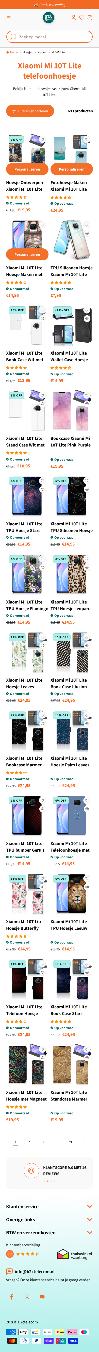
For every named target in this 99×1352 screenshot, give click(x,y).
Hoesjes (28, 52)
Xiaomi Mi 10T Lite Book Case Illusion (69, 683)
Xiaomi (42, 52)
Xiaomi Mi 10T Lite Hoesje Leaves (24, 683)
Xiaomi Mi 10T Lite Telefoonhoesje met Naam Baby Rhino (70, 850)
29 (70, 1142)
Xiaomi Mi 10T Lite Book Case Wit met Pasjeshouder (24, 359)
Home (14, 52)
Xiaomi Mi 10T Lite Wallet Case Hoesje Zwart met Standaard (72, 359)
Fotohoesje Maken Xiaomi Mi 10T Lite (69, 185)
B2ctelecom (28, 1322)
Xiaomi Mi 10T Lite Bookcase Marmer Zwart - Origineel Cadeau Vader (24, 768)
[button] (8, 17)
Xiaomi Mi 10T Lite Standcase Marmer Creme (69, 1098)
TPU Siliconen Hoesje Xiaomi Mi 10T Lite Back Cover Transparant (72, 278)
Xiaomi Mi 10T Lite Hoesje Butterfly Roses (24, 928)
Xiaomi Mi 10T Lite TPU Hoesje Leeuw (69, 925)
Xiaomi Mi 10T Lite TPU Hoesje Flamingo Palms (27, 608)
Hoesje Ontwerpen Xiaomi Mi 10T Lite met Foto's (24, 189)
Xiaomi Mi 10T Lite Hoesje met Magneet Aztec (26, 1098)
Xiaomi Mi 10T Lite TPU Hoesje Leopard (71, 605)
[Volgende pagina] (83, 1142)
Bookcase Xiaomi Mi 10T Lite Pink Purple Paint (71, 444)
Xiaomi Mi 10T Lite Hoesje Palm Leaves (70, 761)
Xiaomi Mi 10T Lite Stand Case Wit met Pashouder (25, 444)
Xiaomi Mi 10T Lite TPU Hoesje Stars (24, 527)
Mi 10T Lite (58, 52)
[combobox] (49, 37)
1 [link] (15, 1141)
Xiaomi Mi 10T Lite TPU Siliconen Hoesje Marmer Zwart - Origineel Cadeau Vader (72, 537)
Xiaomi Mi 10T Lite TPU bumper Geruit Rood (25, 850)
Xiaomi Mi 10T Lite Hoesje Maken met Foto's (24, 274)
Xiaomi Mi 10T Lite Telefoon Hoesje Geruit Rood (24, 1013)
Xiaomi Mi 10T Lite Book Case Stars (69, 1010)
